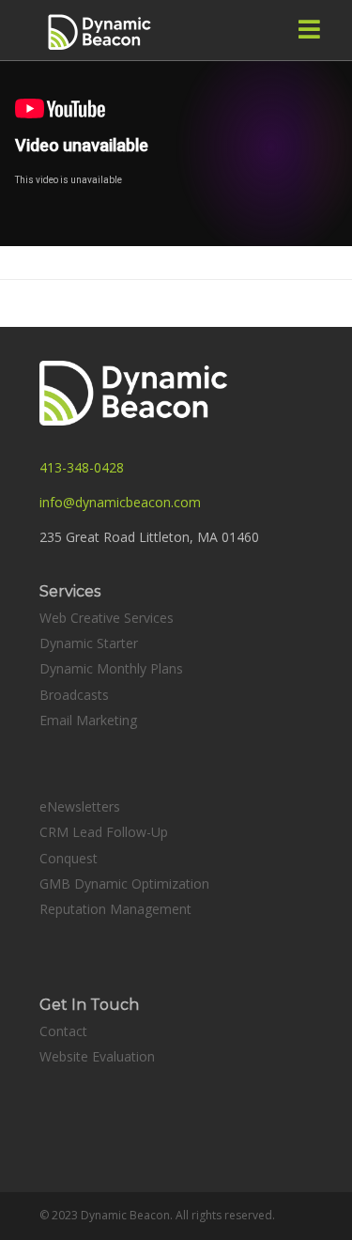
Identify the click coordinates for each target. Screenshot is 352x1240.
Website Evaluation (97, 1056)
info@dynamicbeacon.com (120, 502)
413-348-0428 (81, 467)
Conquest (68, 858)
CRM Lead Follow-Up (103, 832)
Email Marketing (88, 720)
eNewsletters (79, 806)
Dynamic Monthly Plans (111, 668)
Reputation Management (115, 909)
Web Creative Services (106, 618)
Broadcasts (74, 695)
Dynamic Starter (88, 643)
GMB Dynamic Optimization (124, 883)
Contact (63, 1031)
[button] (309, 29)
